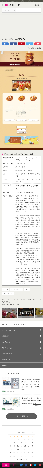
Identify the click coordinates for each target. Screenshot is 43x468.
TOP (2, 324)
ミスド (27, 289)
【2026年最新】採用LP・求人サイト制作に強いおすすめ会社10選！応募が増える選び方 (31, 400)
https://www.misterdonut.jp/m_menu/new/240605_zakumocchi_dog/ (27, 159)
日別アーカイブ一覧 (21, 459)
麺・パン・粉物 (11, 324)
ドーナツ (5, 289)
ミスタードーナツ (8, 293)
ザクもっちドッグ (16, 289)
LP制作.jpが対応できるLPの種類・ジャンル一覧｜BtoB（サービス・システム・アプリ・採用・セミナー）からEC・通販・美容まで (31, 382)
